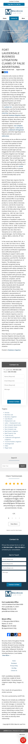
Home (4, 18)
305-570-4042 (11, 626)
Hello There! (22, 734)
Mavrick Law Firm (19, 724)
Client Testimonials (14, 476)
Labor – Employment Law (12, 423)
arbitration (5, 136)
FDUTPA (5, 113)
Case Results (8, 419)
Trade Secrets (9, 435)
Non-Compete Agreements (13, 425)
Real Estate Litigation (11, 431)
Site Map (14, 668)
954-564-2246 (11, 609)
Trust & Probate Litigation (13, 441)
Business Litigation (14, 350)
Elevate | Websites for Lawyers (14, 730)
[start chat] (23, 740)
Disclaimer (14, 663)
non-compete (18, 125)
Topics (4, 409)
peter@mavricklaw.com (10, 611)
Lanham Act (8, 107)
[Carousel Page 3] (16, 518)
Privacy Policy (14, 666)
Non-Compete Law (10, 429)
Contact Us (14, 18)
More (23, 18)
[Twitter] (12, 634)
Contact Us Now (14, 3)
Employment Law (10, 421)
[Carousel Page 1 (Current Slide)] (8, 518)
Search (23, 466)
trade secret (19, 128)
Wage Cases (8, 448)
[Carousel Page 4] (19, 518)
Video (6, 446)
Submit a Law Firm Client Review (14, 530)
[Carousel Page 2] (12, 518)
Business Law (9, 415)
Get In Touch (14, 555)
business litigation (15, 115)
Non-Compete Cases (11, 427)
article (21, 166)
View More (14, 524)
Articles (7, 412)
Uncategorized (9, 444)
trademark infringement (16, 130)
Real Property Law (10, 433)
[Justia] (15, 634)
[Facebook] (8, 634)
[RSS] (19, 634)
